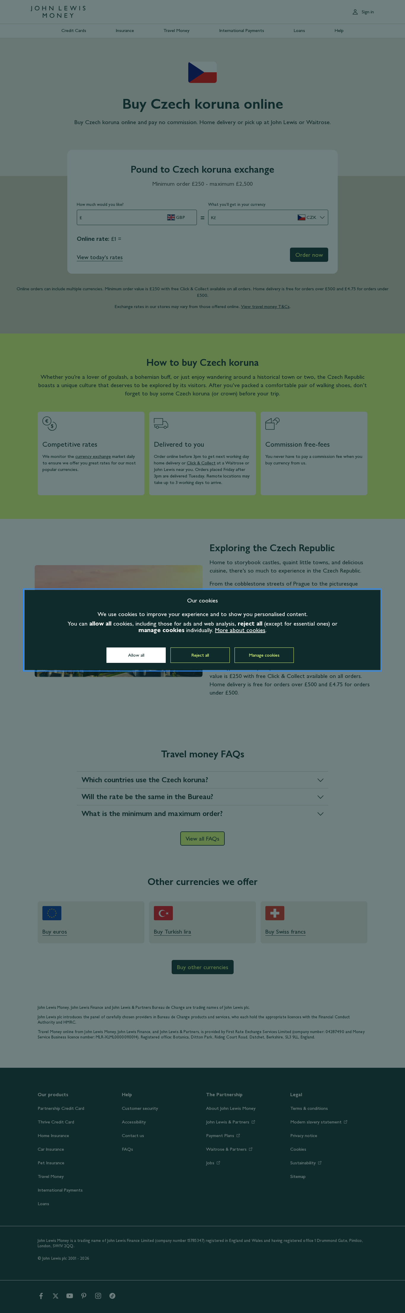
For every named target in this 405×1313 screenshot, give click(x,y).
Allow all (136, 655)
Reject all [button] (200, 655)
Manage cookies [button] (264, 655)
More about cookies (240, 630)
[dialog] (202, 630)
